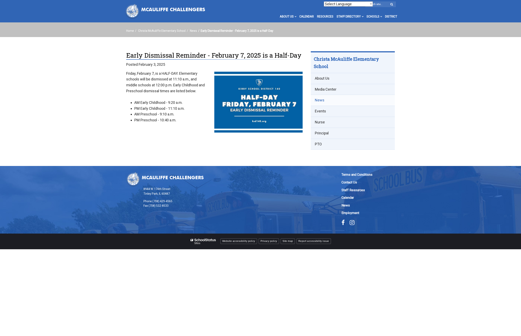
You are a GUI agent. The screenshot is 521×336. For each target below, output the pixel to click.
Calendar (347, 198)
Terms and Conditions (356, 175)
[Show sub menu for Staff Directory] (363, 16)
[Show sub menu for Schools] (381, 16)
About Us (322, 78)
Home (130, 30)
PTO (318, 144)
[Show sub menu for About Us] (296, 16)
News (193, 30)
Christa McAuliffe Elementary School (162, 30)
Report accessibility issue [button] (313, 241)
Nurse (320, 122)
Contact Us (349, 182)
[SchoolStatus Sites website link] (203, 241)
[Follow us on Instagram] (352, 222)
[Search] (391, 4)
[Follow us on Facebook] (343, 222)
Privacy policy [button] (268, 241)
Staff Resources (353, 190)
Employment (350, 213)
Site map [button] (287, 241)
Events (320, 111)
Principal (322, 133)
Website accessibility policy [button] (238, 241)
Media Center (325, 89)
